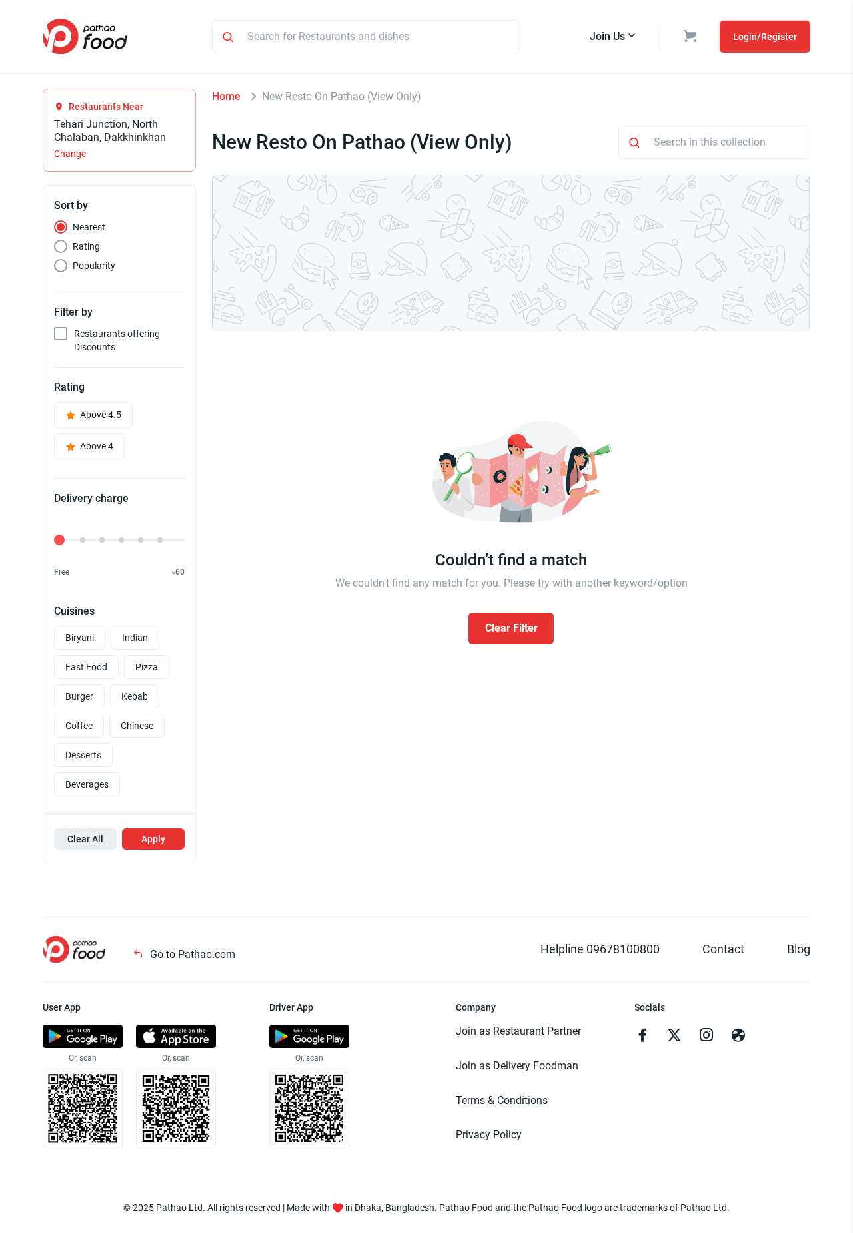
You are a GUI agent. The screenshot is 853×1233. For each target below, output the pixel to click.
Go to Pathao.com (191, 954)
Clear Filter (511, 628)
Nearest (89, 227)
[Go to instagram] (706, 1036)
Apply (153, 839)
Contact (723, 949)
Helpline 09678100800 (600, 949)
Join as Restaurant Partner (518, 1031)
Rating (86, 246)
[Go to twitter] (674, 1036)
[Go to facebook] (642, 1036)
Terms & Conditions (502, 1100)
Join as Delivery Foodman (517, 1065)
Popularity (94, 265)
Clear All (85, 839)
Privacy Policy (489, 1134)
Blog (798, 949)
